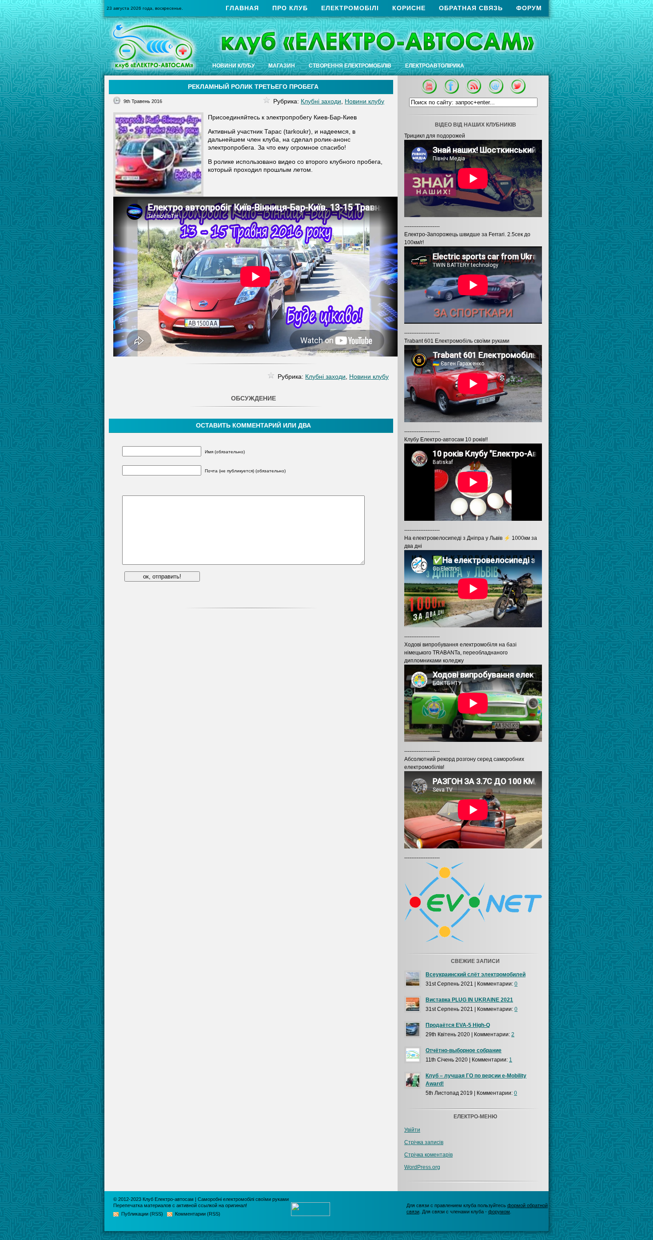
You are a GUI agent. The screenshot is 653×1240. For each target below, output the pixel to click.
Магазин (281, 66)
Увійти (412, 1130)
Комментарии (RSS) (197, 1213)
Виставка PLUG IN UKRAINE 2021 (469, 1000)
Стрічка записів (423, 1142)
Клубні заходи (321, 101)
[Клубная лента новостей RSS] (473, 92)
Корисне (409, 8)
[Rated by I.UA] (310, 1213)
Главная (242, 8)
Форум (529, 8)
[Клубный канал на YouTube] (429, 92)
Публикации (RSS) (142, 1213)
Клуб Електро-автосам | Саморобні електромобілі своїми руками (216, 1199)
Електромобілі (350, 8)
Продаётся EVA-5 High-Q (458, 1025)
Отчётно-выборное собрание (464, 1050)
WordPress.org (422, 1167)
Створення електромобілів (350, 66)
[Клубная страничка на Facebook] (451, 92)
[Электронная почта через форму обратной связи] (495, 92)
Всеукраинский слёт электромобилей (476, 974)
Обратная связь (471, 8)
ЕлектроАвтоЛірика (434, 66)
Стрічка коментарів (428, 1155)
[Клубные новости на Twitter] (518, 92)
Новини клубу (233, 66)
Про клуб (290, 8)
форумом (499, 1211)
